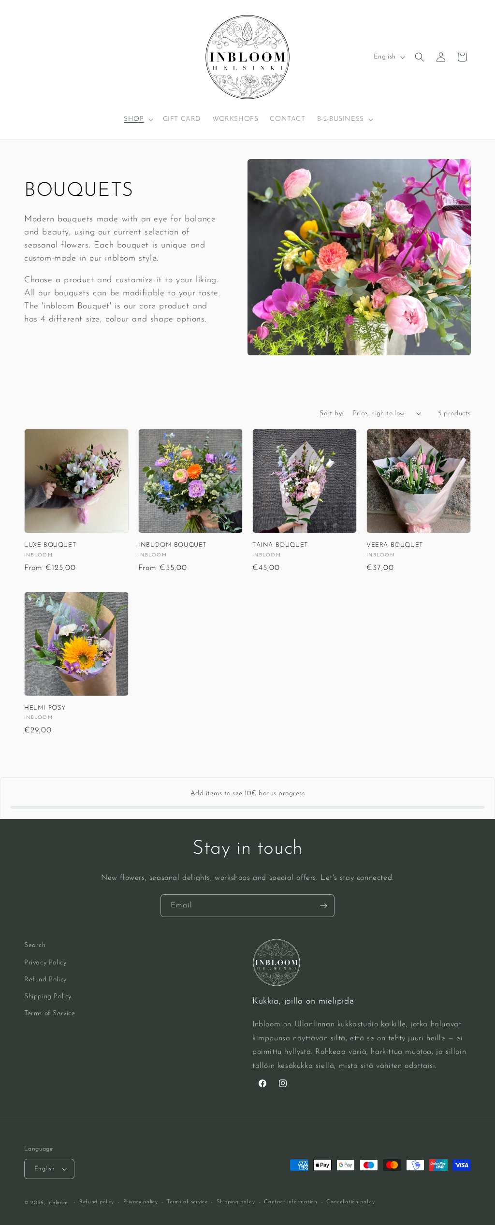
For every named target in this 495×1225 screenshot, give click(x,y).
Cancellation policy (350, 1202)
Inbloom (57, 1203)
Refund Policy (45, 979)
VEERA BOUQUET (394, 545)
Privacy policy (140, 1202)
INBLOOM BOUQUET (172, 545)
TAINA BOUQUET (280, 545)
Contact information (290, 1202)
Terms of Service (49, 1013)
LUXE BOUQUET (50, 545)
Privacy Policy (45, 962)
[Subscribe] (323, 905)
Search (35, 945)
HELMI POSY (45, 708)
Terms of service (187, 1202)
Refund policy (96, 1202)
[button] (137, 119)
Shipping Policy (48, 996)
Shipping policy (236, 1202)
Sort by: (331, 413)
